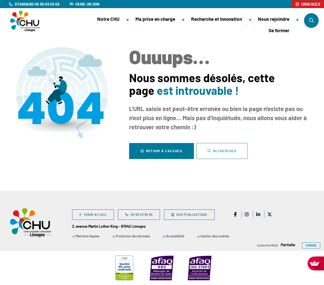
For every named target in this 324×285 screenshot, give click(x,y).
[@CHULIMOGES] (258, 214)
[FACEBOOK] (235, 214)
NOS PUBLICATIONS (191, 214)
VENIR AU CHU (95, 214)
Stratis (311, 245)
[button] (311, 20)
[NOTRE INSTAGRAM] (247, 214)
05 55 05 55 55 (142, 214)
